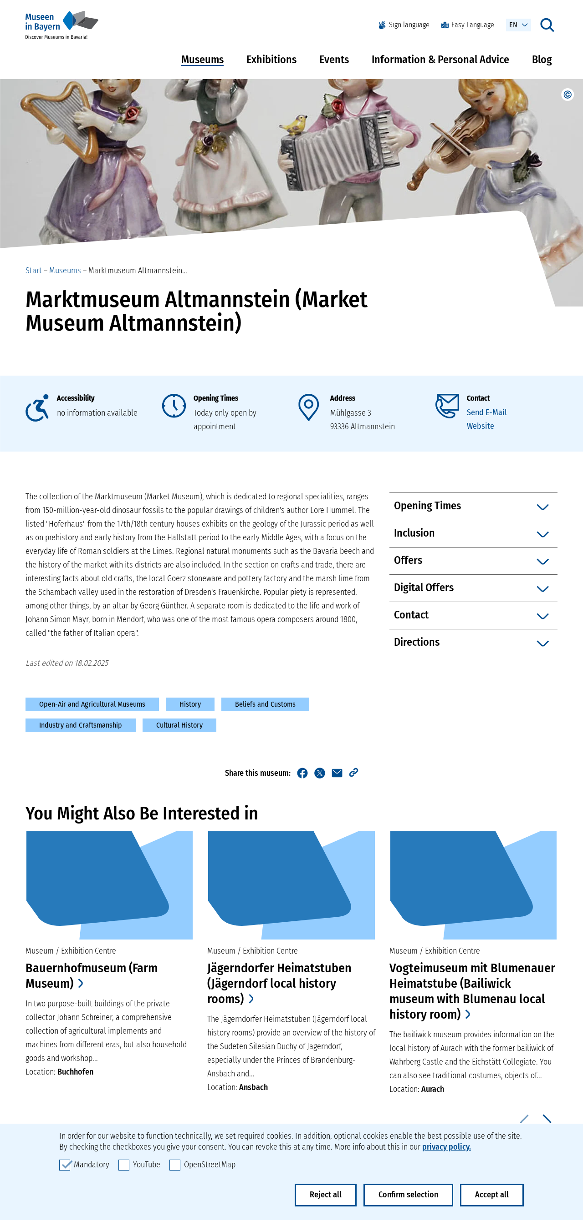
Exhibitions (271, 59)
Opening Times (216, 398)
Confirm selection (408, 1195)
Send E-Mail (487, 412)
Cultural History (179, 725)
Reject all (326, 1195)
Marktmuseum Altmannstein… (137, 271)
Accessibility (75, 398)
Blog (542, 59)
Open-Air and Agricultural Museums (92, 704)
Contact (478, 398)
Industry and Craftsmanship (80, 725)
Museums (202, 59)
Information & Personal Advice (440, 59)
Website (480, 426)
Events (334, 59)
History (190, 704)
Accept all (492, 1195)
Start (34, 271)
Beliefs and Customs (265, 704)
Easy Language (472, 24)
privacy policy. (446, 1147)
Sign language (409, 24)
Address (342, 398)
